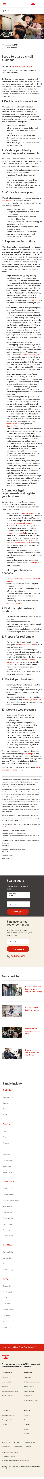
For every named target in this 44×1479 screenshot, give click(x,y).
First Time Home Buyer (11, 1200)
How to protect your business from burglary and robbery (33, 989)
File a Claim (27, 1377)
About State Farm (7, 1382)
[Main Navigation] (4, 3)
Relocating (6, 1230)
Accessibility (18, 1446)
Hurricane (6, 1304)
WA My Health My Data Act (10, 1452)
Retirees (4, 1424)
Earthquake (7, 1286)
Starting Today (8, 1270)
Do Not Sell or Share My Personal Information (15, 1460)
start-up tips (28, 754)
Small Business (8, 1172)
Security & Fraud (30, 1442)
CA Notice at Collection (8, 1456)
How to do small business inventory (32, 1009)
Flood (5, 1298)
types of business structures (20, 523)
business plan (7, 200)
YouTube (26, 1433)
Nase (8, 426)
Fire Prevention (8, 1292)
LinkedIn (26, 1429)
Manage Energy (8, 1258)
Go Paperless (28, 1395)
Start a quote (18, 912)
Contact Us (5, 1377)
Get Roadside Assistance (31, 1382)
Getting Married (8, 1195)
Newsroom (5, 1386)
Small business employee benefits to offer (33, 1031)
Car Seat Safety (8, 1252)
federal (9, 424)
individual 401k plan (26, 645)
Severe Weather (8, 1310)
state (15, 424)
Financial (6, 1143)
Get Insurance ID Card (30, 1400)
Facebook (27, 1415)
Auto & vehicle (8, 1097)
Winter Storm (7, 1327)
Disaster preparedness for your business (32, 1052)
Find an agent (18, 949)
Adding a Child (8, 1206)
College (5, 1131)
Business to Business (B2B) (10, 1391)
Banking (6, 1103)
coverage (33, 563)
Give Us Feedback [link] (7, 1395)
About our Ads (6, 1442)
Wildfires (6, 1321)
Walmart (17, 426)
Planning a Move (8, 1218)
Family (5, 1109)
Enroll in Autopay (29, 1391)
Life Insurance (8, 1161)
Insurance (6, 1155)
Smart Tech (7, 1264)
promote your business (32, 700)
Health (5, 1149)
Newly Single (7, 1224)
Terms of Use (6, 1446)
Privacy (16, 1442)
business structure (26, 513)
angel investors (34, 300)
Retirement (7, 1166)
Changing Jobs (8, 1212)
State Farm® (22, 66)
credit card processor (14, 603)
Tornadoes (6, 1315)
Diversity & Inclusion (8, 1420)
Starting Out (7, 1189)
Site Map (28, 1446)
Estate (5, 1137)
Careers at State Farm (8, 1415)
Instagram (27, 1424)
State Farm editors (7, 827)
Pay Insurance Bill (29, 1386)
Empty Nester (8, 1236)
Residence (6, 1115)
